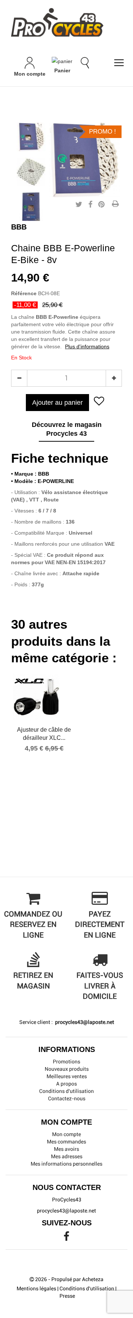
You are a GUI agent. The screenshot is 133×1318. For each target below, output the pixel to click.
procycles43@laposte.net (84, 1022)
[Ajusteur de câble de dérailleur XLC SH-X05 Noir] (44, 697)
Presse (67, 1296)
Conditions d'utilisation (66, 1091)
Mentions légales (36, 1288)
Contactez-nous (66, 1098)
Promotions (66, 1062)
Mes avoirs (66, 1149)
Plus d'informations (87, 346)
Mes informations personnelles (66, 1164)
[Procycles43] (66, 22)
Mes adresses (66, 1156)
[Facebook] (66, 1238)
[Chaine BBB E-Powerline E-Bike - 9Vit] (31, 137)
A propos (66, 1084)
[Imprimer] (115, 204)
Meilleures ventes (67, 1076)
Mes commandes (66, 1142)
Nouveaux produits (67, 1069)
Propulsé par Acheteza (77, 1279)
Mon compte (66, 1134)
